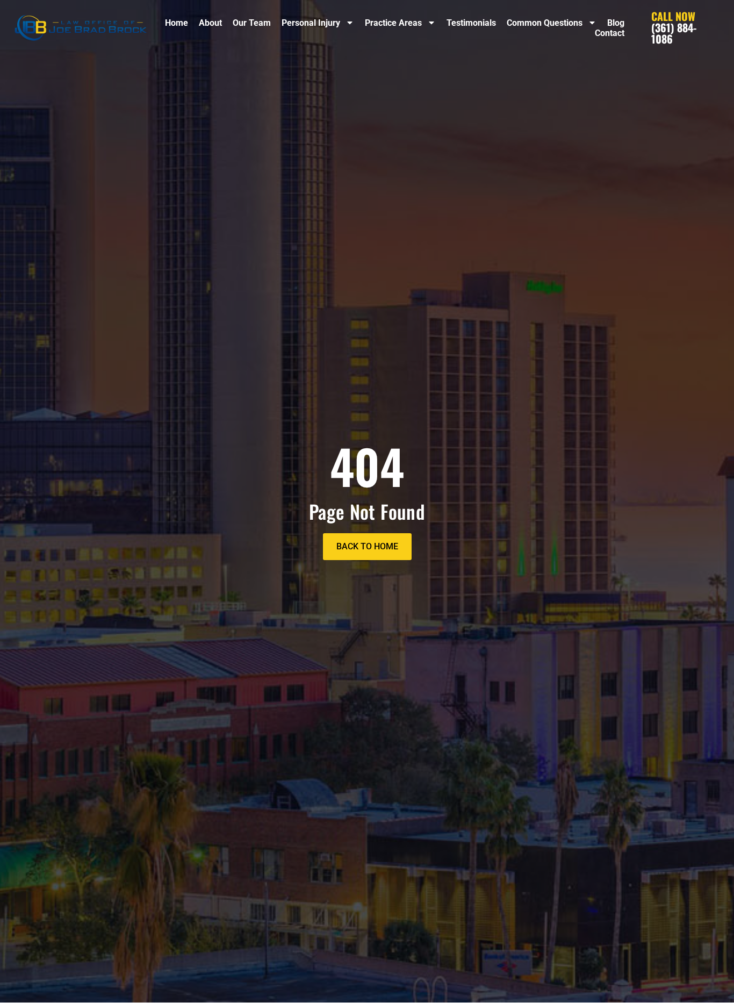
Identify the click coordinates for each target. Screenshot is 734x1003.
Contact (609, 33)
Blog (615, 23)
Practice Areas (393, 23)
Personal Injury (311, 23)
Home (176, 23)
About (210, 23)
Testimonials (471, 23)
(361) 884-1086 (673, 27)
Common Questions (544, 23)
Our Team (252, 23)
